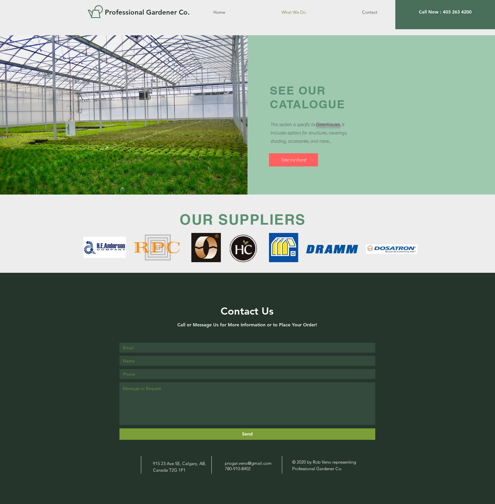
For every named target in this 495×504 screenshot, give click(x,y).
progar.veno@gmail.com (248, 463)
